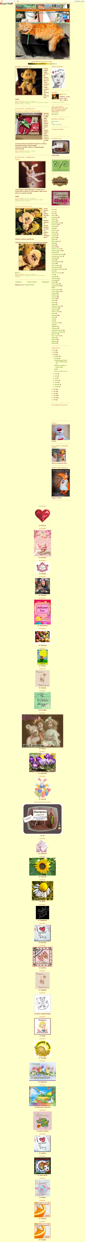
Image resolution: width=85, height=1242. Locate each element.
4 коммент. (33, 198)
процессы (54, 309)
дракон (53, 239)
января (57, 386)
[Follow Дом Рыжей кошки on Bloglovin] (58, 87)
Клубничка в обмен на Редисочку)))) (27, 111)
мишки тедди (55, 284)
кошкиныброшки (56, 261)
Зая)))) (17, 159)
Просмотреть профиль (58, 102)
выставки (54, 234)
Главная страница (32, 282)
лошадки (54, 276)
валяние (54, 226)
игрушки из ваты (56, 248)
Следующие (18, 282)
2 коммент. (33, 274)
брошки (22, 199)
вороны (54, 232)
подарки (54, 304)
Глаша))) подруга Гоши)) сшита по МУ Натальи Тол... (60, 362)
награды (54, 293)
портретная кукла (56, 306)
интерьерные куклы (57, 256)
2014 (54, 389)
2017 (54, 350)
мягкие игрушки (40, 275)
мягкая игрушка (19, 103)
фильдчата (55, 333)
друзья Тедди (55, 241)
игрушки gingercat (30, 102)
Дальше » (17, 272)
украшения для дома (57, 330)
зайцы (26, 199)
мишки (41, 199)
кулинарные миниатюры (58, 269)
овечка (53, 300)
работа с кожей (56, 311)
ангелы (53, 215)
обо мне (28, 152)
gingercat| (54, 341)
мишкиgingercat (19, 200)
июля (56, 374)
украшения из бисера (57, 332)
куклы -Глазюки (56, 265)
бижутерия (54, 217)
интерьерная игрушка (42, 102)
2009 (54, 399)
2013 (54, 391)
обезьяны (27, 103)
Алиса (53, 213)
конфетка (54, 258)
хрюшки (54, 337)
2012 (54, 393)
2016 (54, 352)
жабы (53, 243)
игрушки (22, 102)
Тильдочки (55, 328)
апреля (57, 380)
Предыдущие (45, 282)
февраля (57, 384)
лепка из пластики (56, 272)
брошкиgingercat (56, 223)
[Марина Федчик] (52, 123)
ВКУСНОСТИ (55, 114)
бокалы (54, 219)
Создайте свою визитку (57, 124)
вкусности (54, 230)
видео (53, 228)
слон (53, 319)
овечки (53, 302)
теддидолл (54, 326)
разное (53, 313)
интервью (54, 252)
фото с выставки (56, 335)
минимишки (55, 278)
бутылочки (55, 224)
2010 (54, 397)
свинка (53, 317)
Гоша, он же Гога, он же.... (24, 206)
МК (52, 287)
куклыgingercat (56, 267)
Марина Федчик (55, 121)
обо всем (22, 152)
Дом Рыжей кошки (43, 7)
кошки (53, 259)
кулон (53, 271)
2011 (54, 395)
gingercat (27, 200)
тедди (53, 324)
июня (56, 376)
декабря (57, 356)
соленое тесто (55, 322)
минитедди (55, 280)
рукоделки (54, 315)
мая (56, 378)
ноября (57, 358)
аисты (53, 211)
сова (53, 320)
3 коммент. (33, 101)
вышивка (54, 235)
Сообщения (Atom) (29, 284)
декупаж (54, 237)
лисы (53, 274)
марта (56, 382)
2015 (54, 354)
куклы (53, 263)
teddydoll (54, 343)
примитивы (55, 308)
